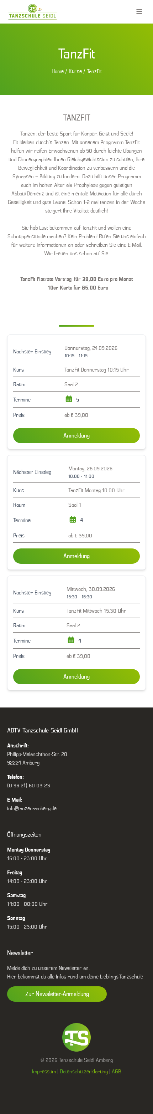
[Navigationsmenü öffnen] (139, 12)
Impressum (44, 1071)
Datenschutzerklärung (84, 1071)
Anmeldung (76, 435)
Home (58, 71)
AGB (116, 1071)
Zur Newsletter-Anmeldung (57, 993)
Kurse (75, 71)
